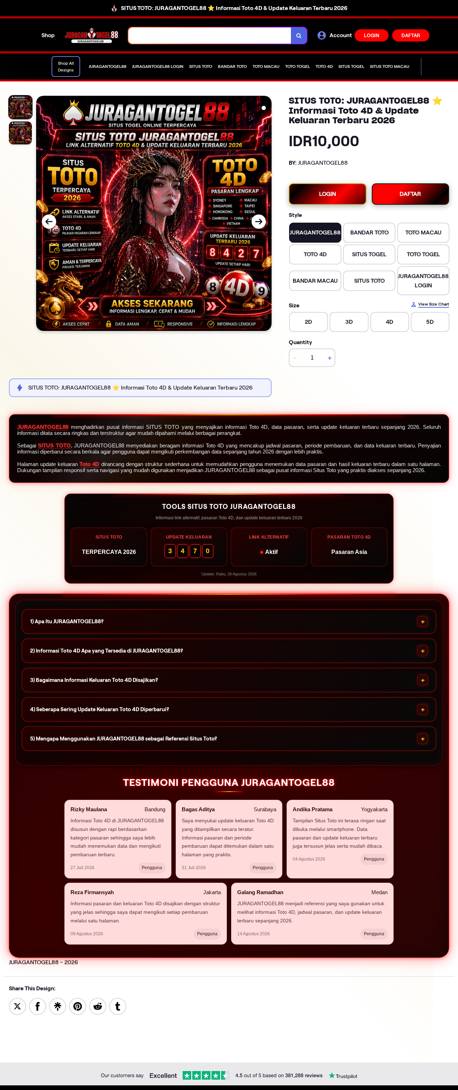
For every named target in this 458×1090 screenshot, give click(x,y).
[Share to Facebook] (37, 1006)
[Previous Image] (49, 222)
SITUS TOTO (54, 445)
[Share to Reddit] (97, 1006)
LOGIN (371, 35)
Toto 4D (89, 464)
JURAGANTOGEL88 (42, 427)
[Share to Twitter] (17, 1006)
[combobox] (209, 36)
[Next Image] (259, 222)
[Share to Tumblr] (117, 1006)
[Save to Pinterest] (77, 1006)
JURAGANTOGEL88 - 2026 (43, 962)
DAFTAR (410, 35)
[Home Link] (91, 35)
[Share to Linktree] (57, 1006)
